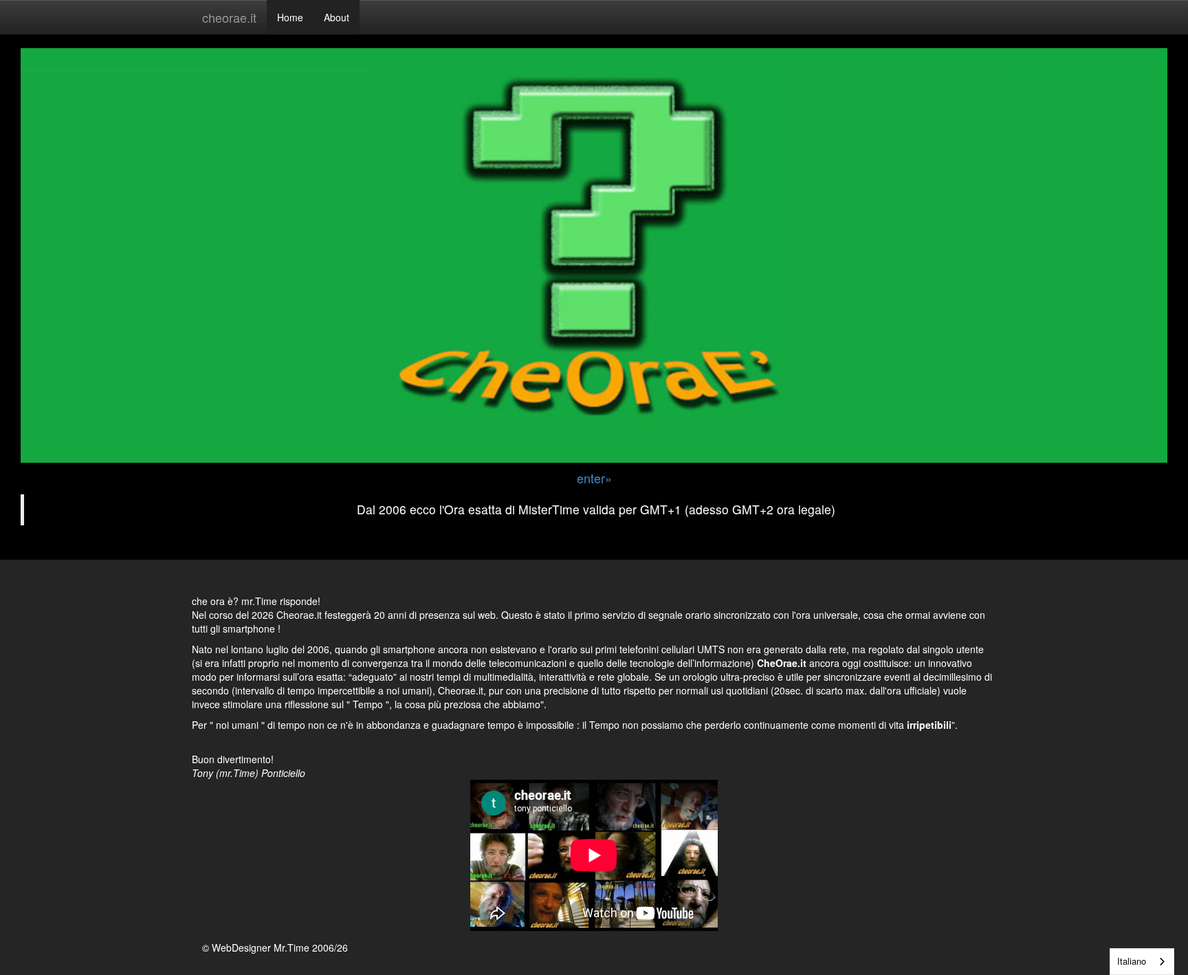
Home (290, 17)
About (336, 17)
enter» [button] (594, 478)
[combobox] (1142, 961)
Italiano (1131, 960)
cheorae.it (229, 17)
